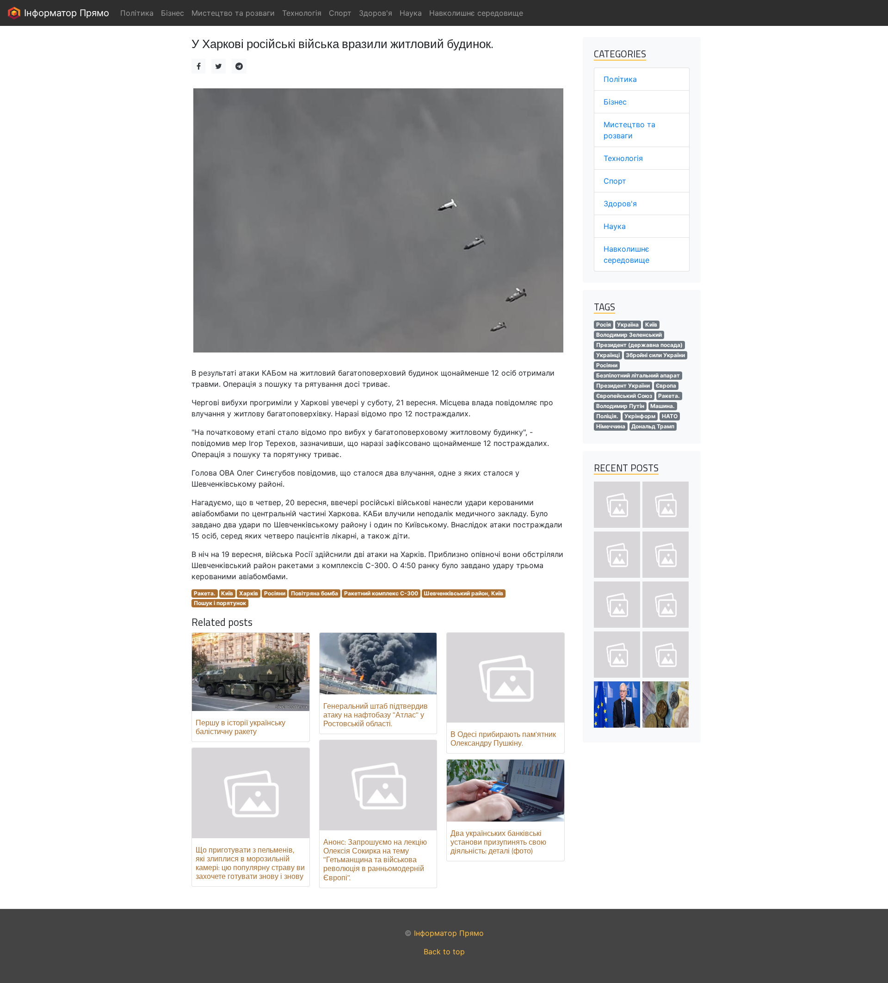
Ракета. (205, 593)
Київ (227, 593)
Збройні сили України (655, 355)
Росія (603, 324)
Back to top (444, 951)
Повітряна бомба (314, 593)
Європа (666, 385)
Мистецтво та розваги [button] (233, 13)
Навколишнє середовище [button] (476, 13)
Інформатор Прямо (65, 13)
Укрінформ (639, 416)
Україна (628, 324)
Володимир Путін (620, 405)
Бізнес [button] (172, 13)
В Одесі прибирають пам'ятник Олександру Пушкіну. (503, 738)
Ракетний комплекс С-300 (381, 593)
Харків (248, 593)
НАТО (670, 416)
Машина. (662, 405)
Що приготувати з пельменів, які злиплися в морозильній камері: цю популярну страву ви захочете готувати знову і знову (250, 863)
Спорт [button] (340, 13)
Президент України (623, 385)
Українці (608, 355)
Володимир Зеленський (629, 334)
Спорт (615, 180)
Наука (615, 226)
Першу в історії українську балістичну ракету (240, 727)
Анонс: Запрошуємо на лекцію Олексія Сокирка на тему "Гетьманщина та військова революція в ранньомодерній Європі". (375, 859)
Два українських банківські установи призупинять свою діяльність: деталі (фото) (498, 842)
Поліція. (607, 416)
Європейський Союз (624, 395)
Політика (620, 79)
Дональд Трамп (652, 426)
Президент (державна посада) (639, 344)
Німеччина (610, 426)
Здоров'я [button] (375, 13)
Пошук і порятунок (220, 603)
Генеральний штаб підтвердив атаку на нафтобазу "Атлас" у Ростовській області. (375, 714)
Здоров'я (620, 203)
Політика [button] (137, 13)
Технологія (623, 158)
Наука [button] (411, 13)
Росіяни (274, 593)
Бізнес (615, 101)
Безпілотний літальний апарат (638, 375)
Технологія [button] (301, 13)
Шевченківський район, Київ (463, 593)
